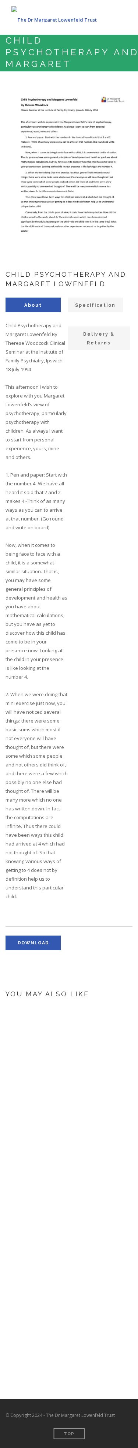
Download (63, 1124)
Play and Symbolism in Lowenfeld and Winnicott (87, 1063)
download (33, 942)
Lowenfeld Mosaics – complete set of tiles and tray (90, 1159)
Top (69, 1434)
